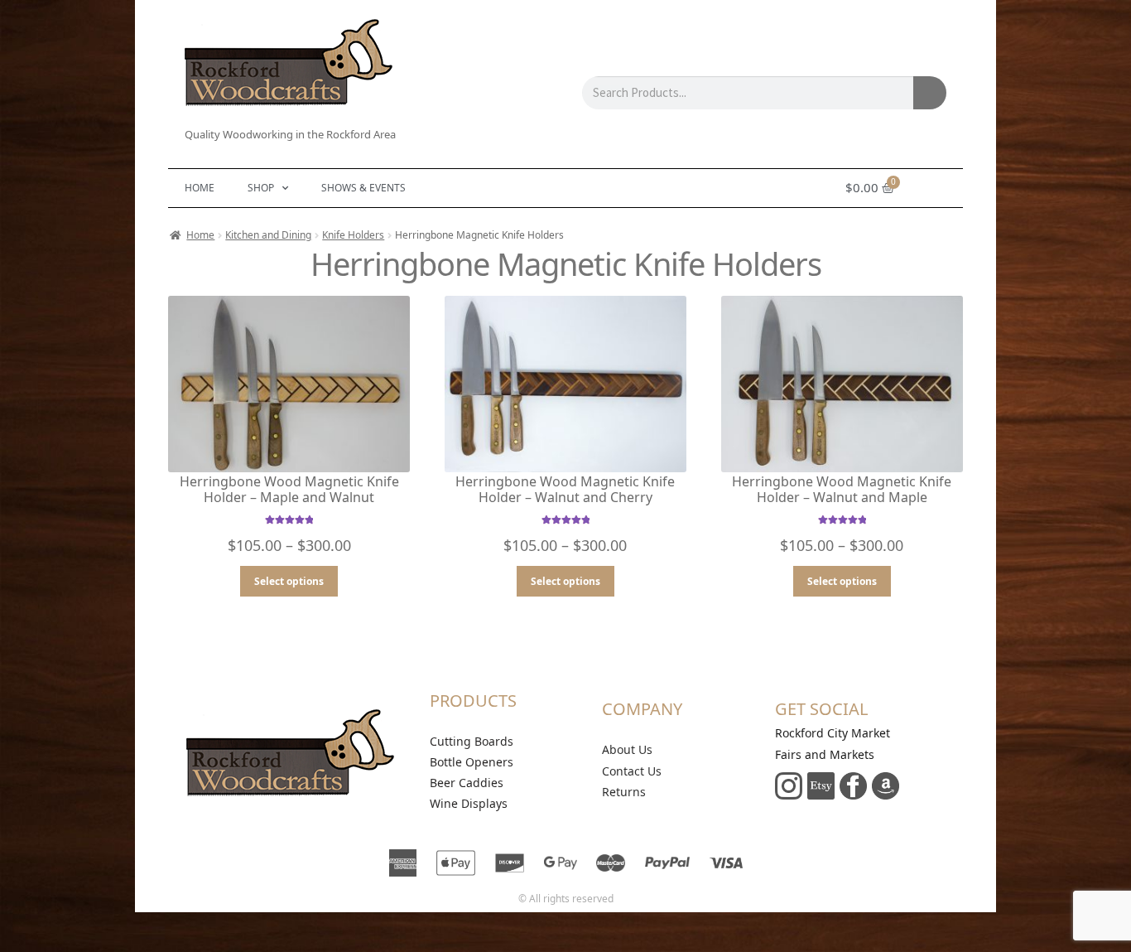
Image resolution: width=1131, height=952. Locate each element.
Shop (261, 188)
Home (199, 188)
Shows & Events (363, 188)
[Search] (929, 92)
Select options (289, 581)
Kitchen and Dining (268, 235)
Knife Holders (353, 235)
